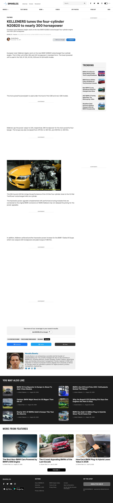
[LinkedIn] (35, 368)
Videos (58, 9)
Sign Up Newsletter (69, 485)
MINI (109, 9)
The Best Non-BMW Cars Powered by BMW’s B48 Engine (20, 460)
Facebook (18, 344)
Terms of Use (52, 485)
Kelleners (40, 339)
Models (5, 9)
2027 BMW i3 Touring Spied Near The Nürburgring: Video (89, 97)
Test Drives (23, 9)
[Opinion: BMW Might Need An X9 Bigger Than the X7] (8, 399)
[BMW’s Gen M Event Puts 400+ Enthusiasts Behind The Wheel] (64, 387)
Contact (31, 3)
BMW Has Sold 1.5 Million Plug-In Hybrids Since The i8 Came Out (89, 413)
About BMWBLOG (39, 483)
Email (65, 344)
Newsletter (38, 3)
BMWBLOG (9, 34)
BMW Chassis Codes (54, 483)
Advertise (24, 3)
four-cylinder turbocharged (28, 339)
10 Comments (70, 39)
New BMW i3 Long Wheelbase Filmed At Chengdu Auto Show (89, 89)
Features (10, 17)
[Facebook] (90, 3)
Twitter (42, 344)
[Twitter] (94, 3)
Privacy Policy (52, 487)
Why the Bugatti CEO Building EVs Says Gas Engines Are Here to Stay (90, 400)
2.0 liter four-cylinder (13, 339)
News (40, 9)
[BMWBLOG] (16, 479)
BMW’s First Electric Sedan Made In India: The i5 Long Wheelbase (90, 73)
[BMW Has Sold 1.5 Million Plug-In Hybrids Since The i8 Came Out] (64, 412)
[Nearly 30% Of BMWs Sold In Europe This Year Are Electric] (8, 412)
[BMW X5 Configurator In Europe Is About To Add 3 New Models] (8, 387)
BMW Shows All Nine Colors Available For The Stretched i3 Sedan (90, 81)
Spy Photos (75, 9)
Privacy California (39, 490)
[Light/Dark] (106, 3)
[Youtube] (98, 3)
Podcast (93, 9)
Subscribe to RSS (39, 487)
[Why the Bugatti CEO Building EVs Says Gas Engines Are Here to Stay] (64, 399)
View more (56, 470)
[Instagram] (102, 3)
